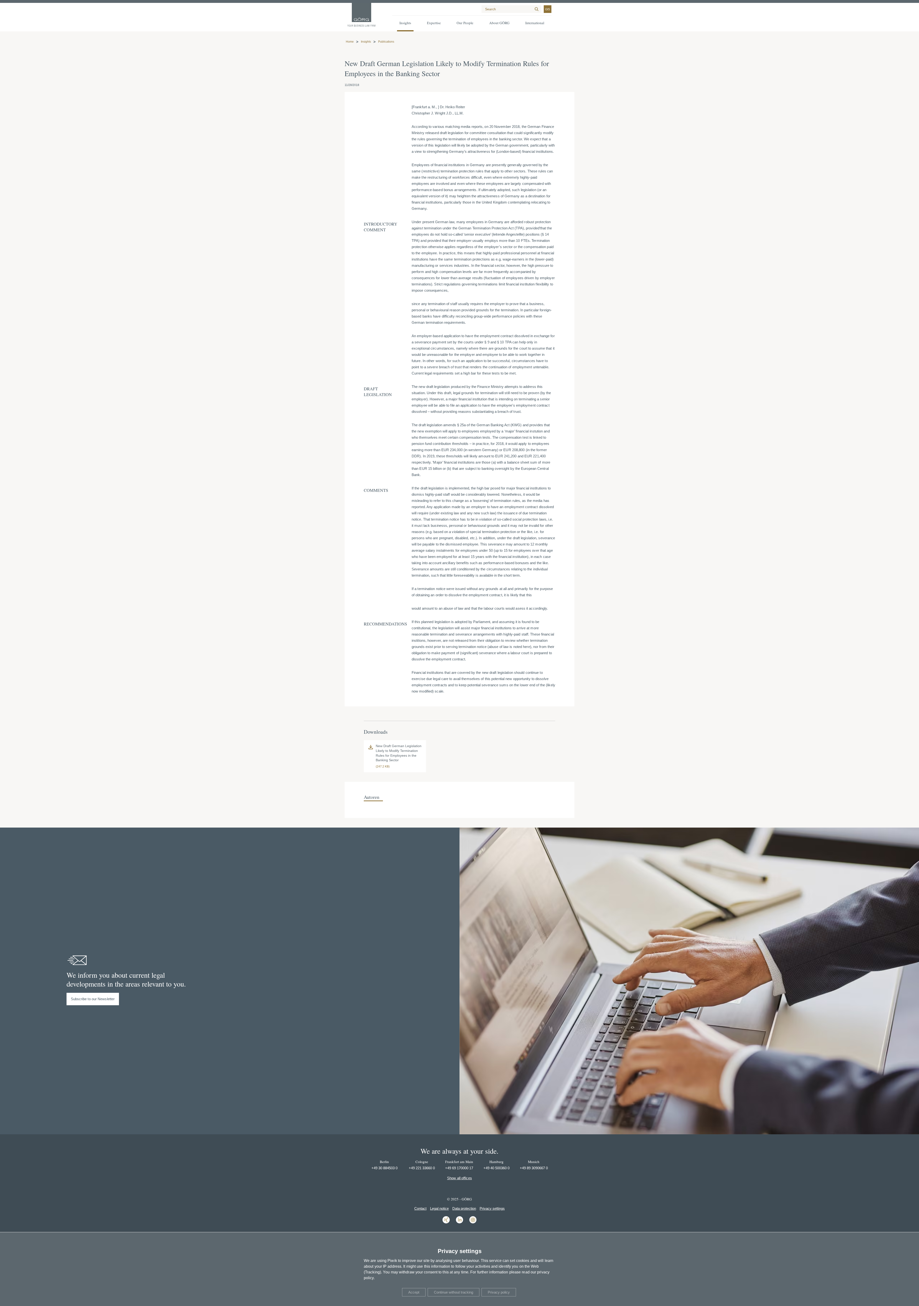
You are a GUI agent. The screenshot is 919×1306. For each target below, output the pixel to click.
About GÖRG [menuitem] (499, 22)
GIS (547, 9)
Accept (413, 1292)
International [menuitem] (534, 22)
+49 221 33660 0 (422, 1168)
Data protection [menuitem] (464, 1208)
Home (350, 41)
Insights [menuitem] (405, 22)
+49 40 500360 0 (496, 1168)
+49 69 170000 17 (459, 1168)
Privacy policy (499, 1292)
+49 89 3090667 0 (534, 1168)
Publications (386, 41)
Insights (366, 41)
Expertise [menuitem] (434, 22)
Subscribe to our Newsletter (93, 999)
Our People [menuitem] (465, 22)
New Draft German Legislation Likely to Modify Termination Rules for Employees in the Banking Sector (398, 753)
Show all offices (459, 1178)
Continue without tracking (453, 1292)
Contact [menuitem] (420, 1208)
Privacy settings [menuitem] (492, 1208)
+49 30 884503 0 (384, 1168)
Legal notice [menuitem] (439, 1208)
